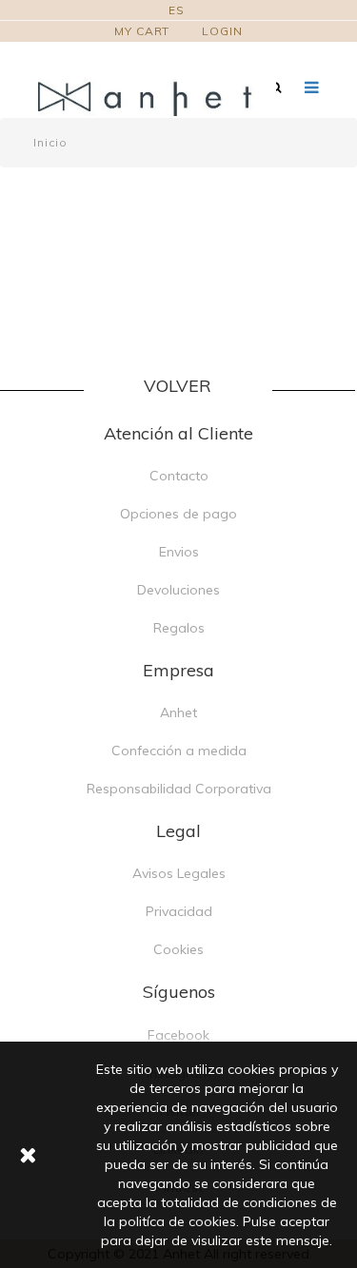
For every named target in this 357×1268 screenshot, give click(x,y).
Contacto (178, 475)
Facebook (178, 1035)
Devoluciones (178, 589)
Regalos (179, 627)
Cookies (178, 949)
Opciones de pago (178, 513)
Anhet (178, 712)
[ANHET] (157, 97)
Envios (179, 551)
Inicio (50, 142)
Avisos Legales (179, 873)
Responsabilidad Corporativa (179, 788)
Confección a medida (179, 750)
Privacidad (179, 911)
